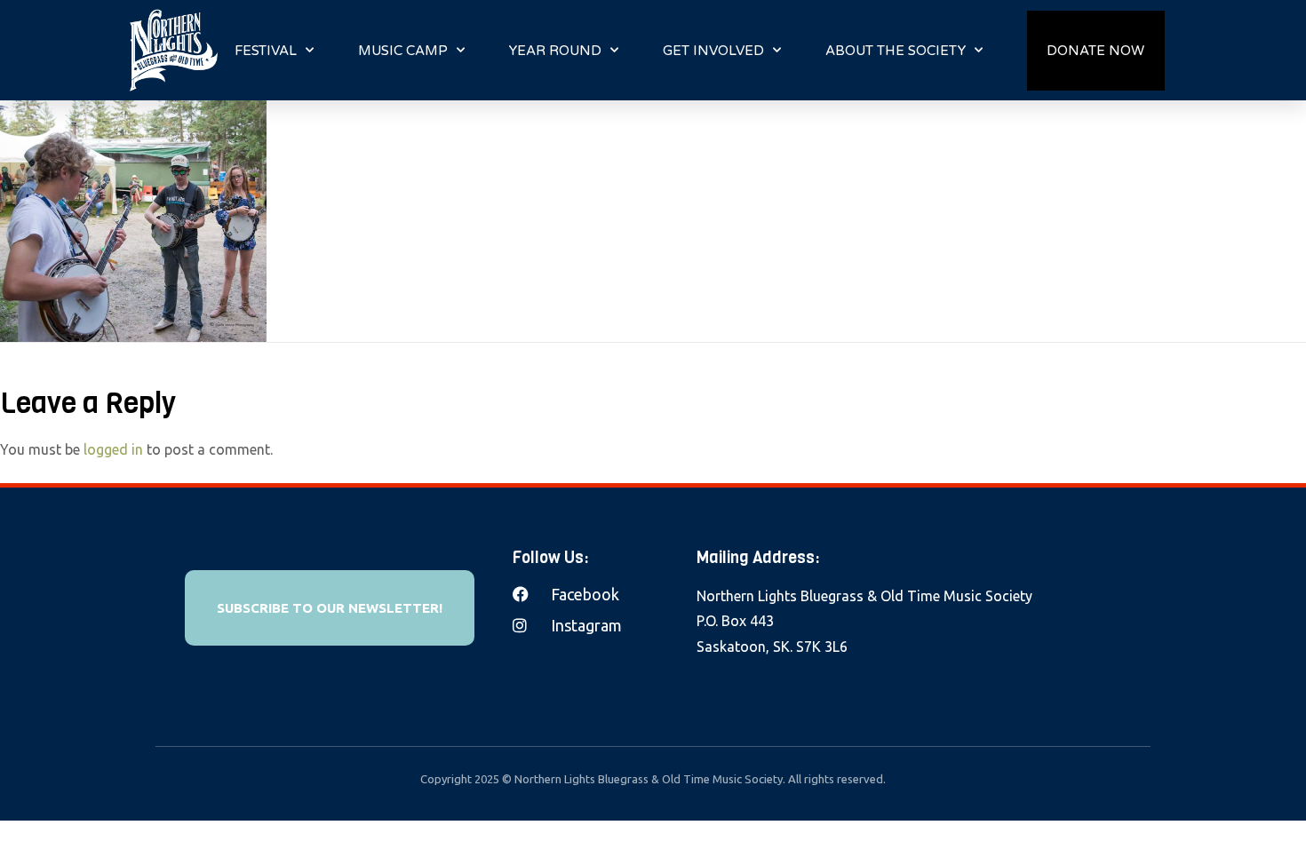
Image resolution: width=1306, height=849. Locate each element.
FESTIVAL (266, 51)
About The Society (895, 51)
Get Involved (713, 51)
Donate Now (1095, 51)
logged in (113, 449)
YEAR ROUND (555, 51)
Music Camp (403, 51)
